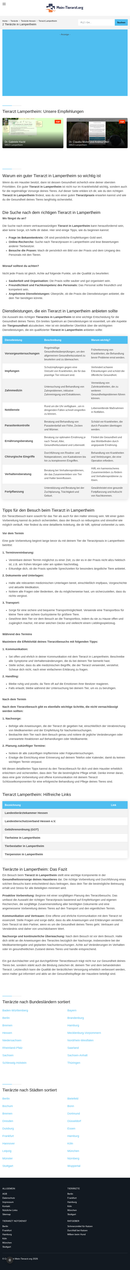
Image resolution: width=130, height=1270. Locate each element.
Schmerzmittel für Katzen (80, 1226)
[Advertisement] (65, 62)
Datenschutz (8, 1198)
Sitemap (6, 1214)
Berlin (70, 1193)
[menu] (4, 3)
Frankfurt (72, 1198)
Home (5, 21)
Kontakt (6, 1206)
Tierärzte (14, 21)
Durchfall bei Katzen (77, 1230)
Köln (69, 1206)
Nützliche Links (9, 1210)
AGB (4, 1193)
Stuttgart (71, 1214)
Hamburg (72, 1202)
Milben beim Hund (76, 1234)
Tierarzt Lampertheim (48, 21)
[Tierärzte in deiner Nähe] (65, 8)
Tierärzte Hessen (28, 21)
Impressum (8, 1202)
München (72, 1210)
